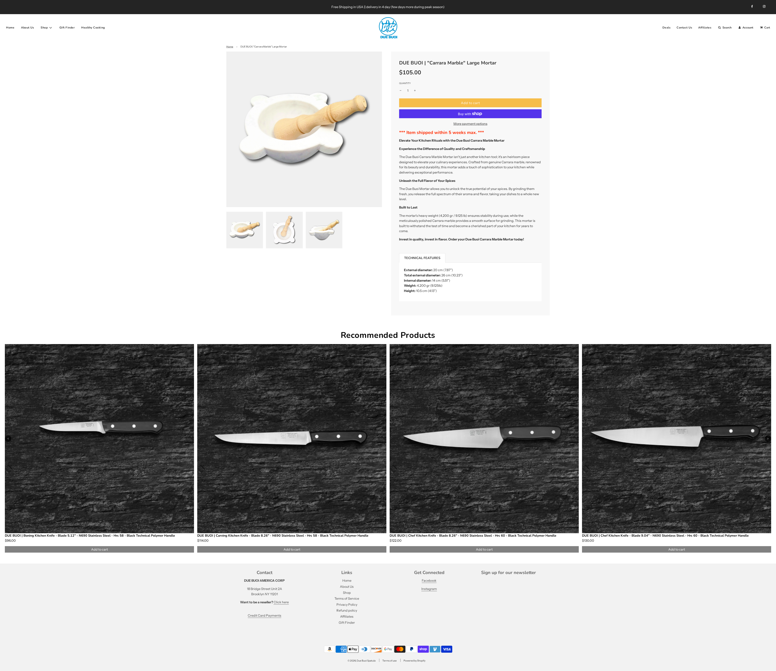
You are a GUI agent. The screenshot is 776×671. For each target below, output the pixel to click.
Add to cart (99, 549)
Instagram (429, 589)
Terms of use (389, 660)
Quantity (405, 83)
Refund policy (346, 610)
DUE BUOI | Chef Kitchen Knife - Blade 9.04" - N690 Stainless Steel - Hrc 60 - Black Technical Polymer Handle (665, 535)
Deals (666, 27)
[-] (400, 90)
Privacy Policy (346, 605)
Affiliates (704, 27)
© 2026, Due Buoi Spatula (361, 660)
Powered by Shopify (414, 660)
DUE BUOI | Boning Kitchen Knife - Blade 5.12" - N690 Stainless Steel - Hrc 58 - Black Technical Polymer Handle (90, 535)
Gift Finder (67, 27)
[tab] (422, 258)
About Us (27, 27)
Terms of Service (346, 598)
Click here (281, 602)
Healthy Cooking (93, 27)
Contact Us (684, 27)
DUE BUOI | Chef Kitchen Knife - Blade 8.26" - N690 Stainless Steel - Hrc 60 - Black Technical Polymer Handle (473, 535)
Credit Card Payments (264, 615)
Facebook (429, 580)
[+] (414, 90)
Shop (347, 593)
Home (10, 27)
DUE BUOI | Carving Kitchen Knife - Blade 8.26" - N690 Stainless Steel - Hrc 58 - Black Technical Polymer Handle (282, 535)
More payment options (470, 124)
